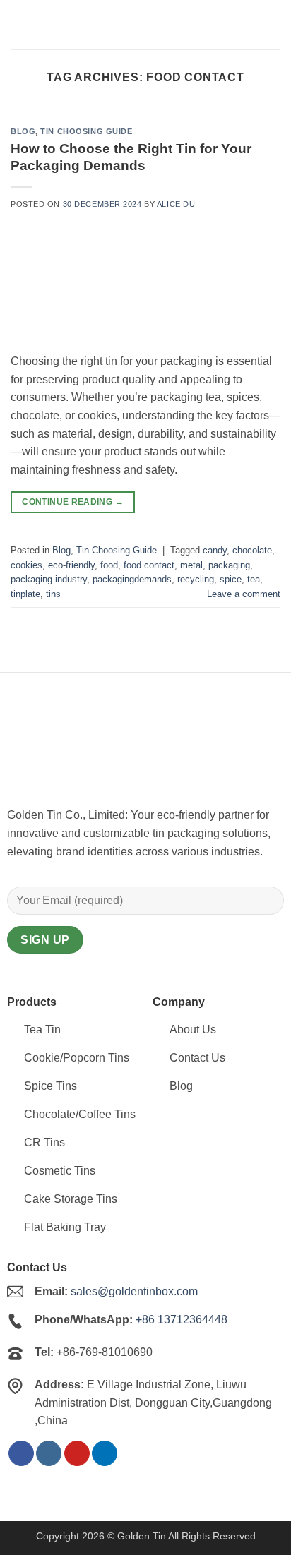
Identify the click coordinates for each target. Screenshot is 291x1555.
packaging (229, 565)
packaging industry (49, 579)
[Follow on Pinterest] (77, 1454)
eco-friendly (71, 565)
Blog (23, 131)
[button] (271, 24)
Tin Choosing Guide (86, 131)
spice (231, 579)
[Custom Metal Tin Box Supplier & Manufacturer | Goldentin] (81, 24)
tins (53, 594)
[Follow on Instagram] (48, 1454)
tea (253, 579)
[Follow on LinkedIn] (104, 1454)
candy (215, 550)
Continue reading (73, 502)
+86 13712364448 (181, 1320)
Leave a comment (243, 594)
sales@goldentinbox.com (134, 1291)
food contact (149, 565)
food (109, 565)
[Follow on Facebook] (21, 1454)
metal (191, 565)
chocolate (252, 550)
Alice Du (176, 204)
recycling (195, 579)
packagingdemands (132, 579)
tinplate (25, 594)
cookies (26, 565)
